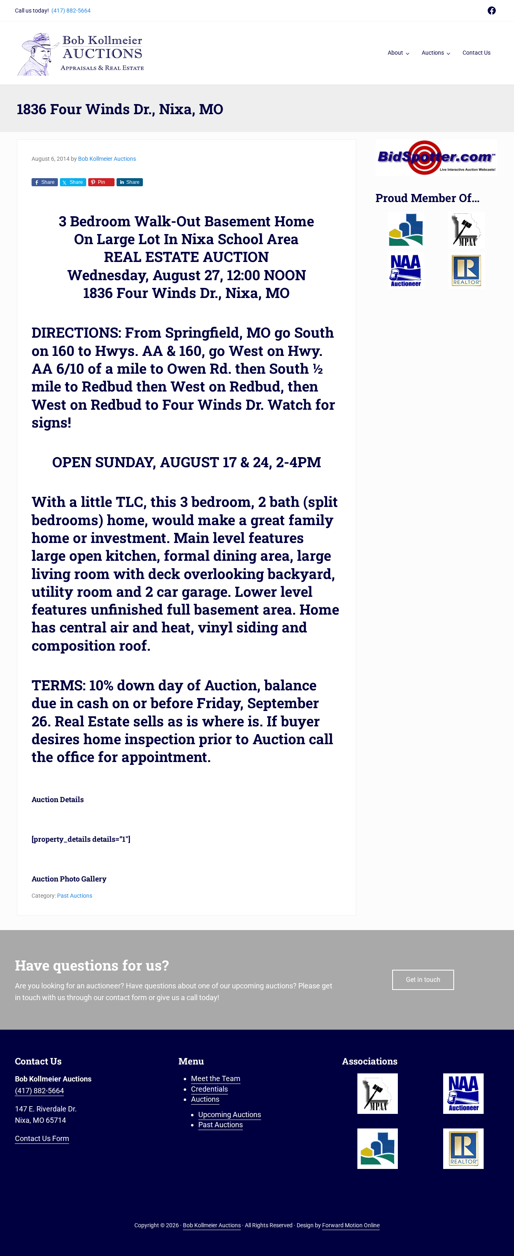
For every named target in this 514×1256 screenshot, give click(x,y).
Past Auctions (74, 895)
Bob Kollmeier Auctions (212, 1225)
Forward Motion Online (351, 1225)
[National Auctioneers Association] (406, 270)
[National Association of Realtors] (467, 270)
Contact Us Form (42, 1138)
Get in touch (423, 980)
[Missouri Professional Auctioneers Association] (467, 230)
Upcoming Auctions (229, 1114)
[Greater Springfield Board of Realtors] (406, 230)
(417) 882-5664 (71, 10)
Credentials (209, 1089)
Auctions (205, 1099)
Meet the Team (215, 1078)
